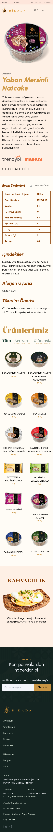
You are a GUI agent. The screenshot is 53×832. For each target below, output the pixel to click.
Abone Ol (42, 687)
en (43, 10)
